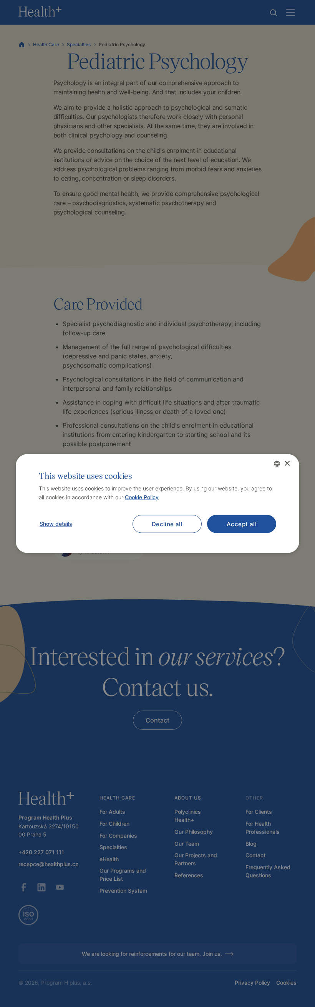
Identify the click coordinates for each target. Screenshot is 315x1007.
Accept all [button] (242, 523)
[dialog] (157, 503)
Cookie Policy (142, 496)
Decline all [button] (167, 523)
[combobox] (277, 464)
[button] (55, 523)
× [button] (287, 463)
